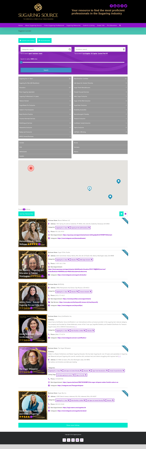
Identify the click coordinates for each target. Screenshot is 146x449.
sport (30, 53)
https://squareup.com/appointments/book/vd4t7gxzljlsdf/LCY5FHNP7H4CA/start (87, 235)
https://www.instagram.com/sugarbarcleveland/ (72, 411)
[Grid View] (125, 213)
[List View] (121, 213)
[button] (120, 25)
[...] (75, 327)
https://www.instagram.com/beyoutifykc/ (70, 305)
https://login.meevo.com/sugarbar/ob (74, 407)
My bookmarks (45, 40)
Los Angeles (86, 53)
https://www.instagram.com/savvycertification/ (72, 338)
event (40, 53)
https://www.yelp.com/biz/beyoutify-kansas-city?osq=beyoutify (78, 302)
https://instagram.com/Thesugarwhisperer (70, 385)
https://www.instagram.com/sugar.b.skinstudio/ (72, 275)
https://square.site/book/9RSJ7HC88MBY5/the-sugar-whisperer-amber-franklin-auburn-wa (90, 382)
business (35, 53)
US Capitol (94, 53)
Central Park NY (103, 53)
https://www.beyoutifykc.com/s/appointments (77, 299)
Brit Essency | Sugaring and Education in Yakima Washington (31, 273)
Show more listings (73, 425)
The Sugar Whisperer (28, 369)
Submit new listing (27, 40)
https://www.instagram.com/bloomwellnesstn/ (72, 238)
